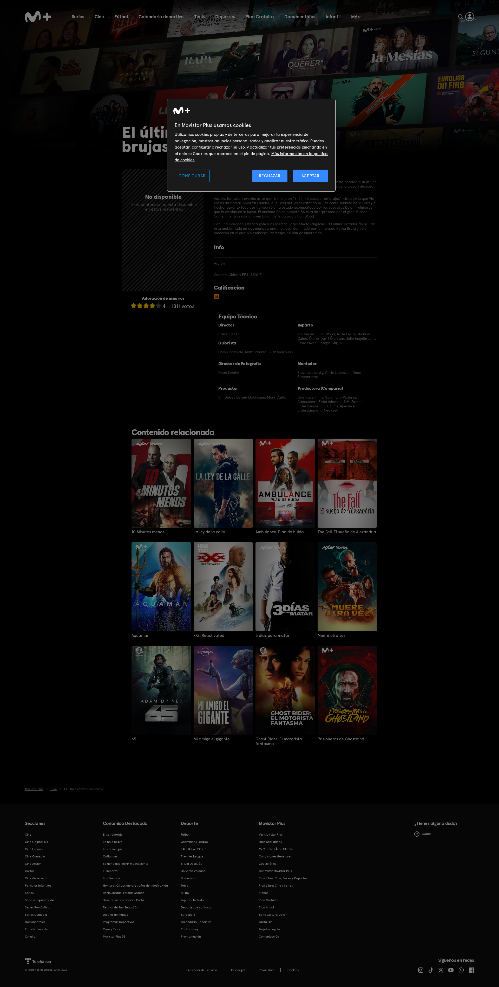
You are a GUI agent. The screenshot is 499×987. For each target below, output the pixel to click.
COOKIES (293, 970)
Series (78, 16)
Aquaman (140, 635)
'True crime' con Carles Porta (123, 900)
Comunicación (269, 936)
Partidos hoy (189, 929)
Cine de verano (36, 878)
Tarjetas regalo (269, 929)
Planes (263, 893)
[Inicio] (38, 16)
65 (134, 739)
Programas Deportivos (118, 922)
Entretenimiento (36, 929)
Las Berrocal (112, 878)
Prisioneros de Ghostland (341, 739)
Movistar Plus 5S (114, 936)
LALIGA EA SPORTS (193, 849)
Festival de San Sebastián (120, 907)
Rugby (185, 893)
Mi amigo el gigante (212, 739)
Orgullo (30, 936)
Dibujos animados (115, 914)
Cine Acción (33, 864)
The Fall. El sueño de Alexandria (347, 532)
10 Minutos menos (148, 532)
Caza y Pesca (112, 929)
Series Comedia (36, 914)
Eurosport (188, 914)
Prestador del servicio (201, 970)
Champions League (194, 842)
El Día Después (191, 864)
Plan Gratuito (259, 16)
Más (355, 17)
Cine (99, 16)
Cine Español (34, 849)
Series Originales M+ (39, 900)
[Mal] (140, 305)
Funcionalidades (270, 842)
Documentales (299, 16)
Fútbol (121, 16)
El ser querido (113, 834)
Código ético (268, 864)
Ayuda (426, 834)
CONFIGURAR (192, 175)
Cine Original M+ (36, 842)
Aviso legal (238, 970)
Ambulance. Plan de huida (279, 532)
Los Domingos (112, 849)
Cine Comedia (35, 856)
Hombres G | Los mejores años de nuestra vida (135, 885)
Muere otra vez (331, 635)
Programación (191, 936)
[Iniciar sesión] (469, 16)
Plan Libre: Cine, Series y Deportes (283, 878)
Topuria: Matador (193, 900)
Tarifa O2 (265, 922)
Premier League (192, 856)
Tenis (199, 16)
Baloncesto (188, 878)
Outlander (110, 856)
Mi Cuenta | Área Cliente (276, 849)
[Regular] (146, 305)
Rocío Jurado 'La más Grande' (124, 893)
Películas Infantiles (38, 885)
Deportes (225, 16)
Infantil (333, 16)
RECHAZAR (270, 175)
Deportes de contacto (196, 907)
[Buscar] (460, 16)
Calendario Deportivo (196, 922)
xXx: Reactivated (209, 635)
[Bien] (152, 305)
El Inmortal (110, 871)
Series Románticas (38, 907)
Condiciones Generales (275, 856)
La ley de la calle (209, 532)
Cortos (29, 871)
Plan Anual (266, 907)
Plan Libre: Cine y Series (276, 885)
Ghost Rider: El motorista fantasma (278, 741)
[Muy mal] (133, 305)
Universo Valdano (193, 871)
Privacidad (266, 970)
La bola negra (112, 842)
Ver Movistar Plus (271, 834)
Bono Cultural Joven (273, 914)
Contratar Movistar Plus (275, 871)
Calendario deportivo (161, 16)
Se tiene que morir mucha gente (125, 864)
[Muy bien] (158, 305)
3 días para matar (272, 635)
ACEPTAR (310, 175)
